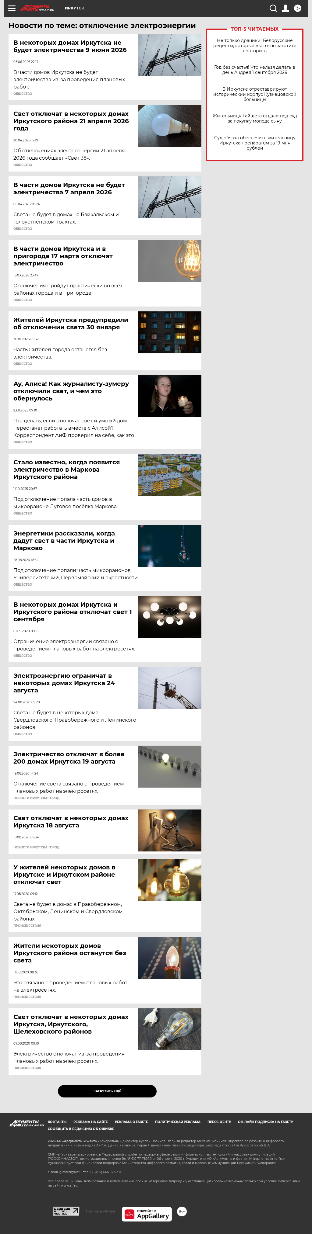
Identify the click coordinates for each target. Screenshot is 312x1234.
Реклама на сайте (90, 1122)
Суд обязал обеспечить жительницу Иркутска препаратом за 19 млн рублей (255, 143)
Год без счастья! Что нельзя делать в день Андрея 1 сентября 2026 (254, 70)
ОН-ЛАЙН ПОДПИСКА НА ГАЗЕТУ (265, 1122)
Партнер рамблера (100, 1211)
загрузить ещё (107, 1091)
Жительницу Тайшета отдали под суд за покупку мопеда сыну (255, 118)
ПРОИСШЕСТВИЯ (27, 925)
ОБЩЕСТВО (22, 93)
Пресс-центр (219, 1122)
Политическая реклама (177, 1122)
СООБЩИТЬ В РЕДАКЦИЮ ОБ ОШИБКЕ (81, 1129)
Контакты (57, 1122)
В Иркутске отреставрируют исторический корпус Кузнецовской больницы (254, 94)
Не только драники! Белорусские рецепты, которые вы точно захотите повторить (254, 46)
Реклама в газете (131, 1122)
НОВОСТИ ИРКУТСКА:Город (36, 798)
